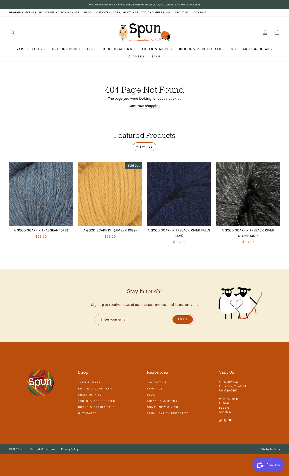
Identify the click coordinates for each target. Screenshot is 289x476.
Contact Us (157, 382)
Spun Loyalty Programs (168, 413)
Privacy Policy (69, 449)
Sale (156, 56)
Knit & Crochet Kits (72, 49)
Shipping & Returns (164, 401)
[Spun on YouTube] (230, 419)
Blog (88, 12)
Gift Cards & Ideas (250, 49)
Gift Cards (87, 413)
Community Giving (162, 407)
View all (144, 146)
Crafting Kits (90, 394)
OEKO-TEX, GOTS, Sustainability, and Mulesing (133, 12)
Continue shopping (145, 106)
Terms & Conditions (42, 449)
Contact (200, 12)
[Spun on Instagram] (220, 419)
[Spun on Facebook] (225, 419)
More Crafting (118, 49)
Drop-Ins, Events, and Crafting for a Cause (44, 12)
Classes (136, 56)
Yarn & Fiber (30, 49)
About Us (182, 12)
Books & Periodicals (200, 49)
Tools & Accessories (96, 401)
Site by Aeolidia (270, 449)
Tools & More (156, 49)
